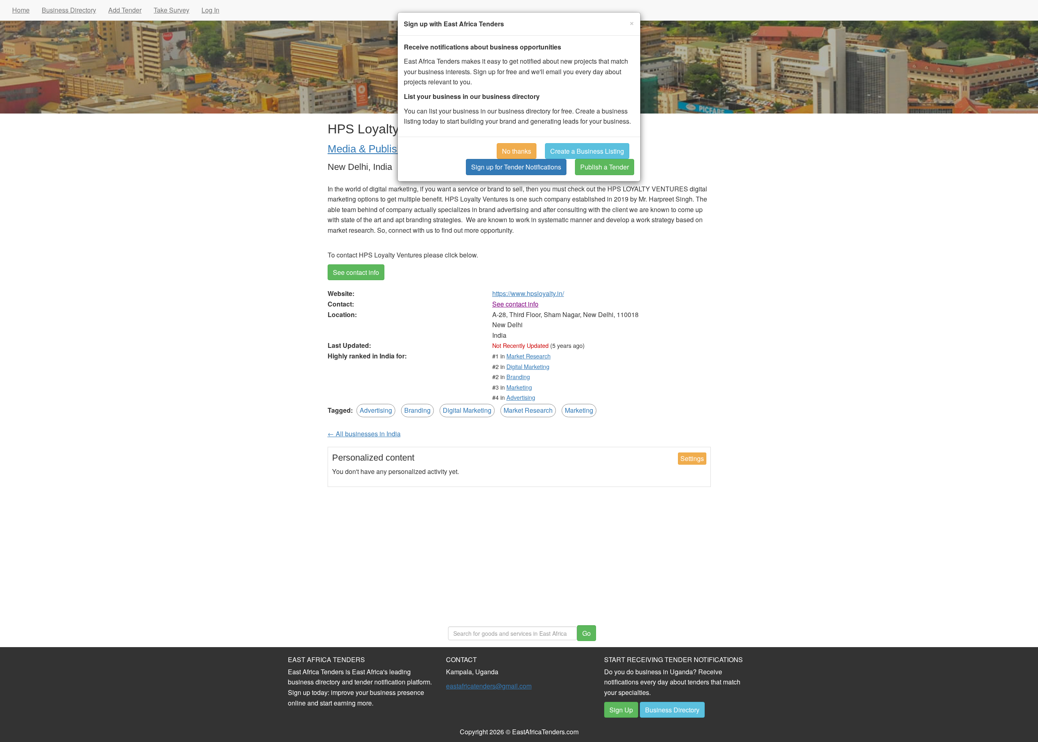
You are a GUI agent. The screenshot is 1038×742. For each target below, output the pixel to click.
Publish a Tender (604, 167)
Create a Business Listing (587, 151)
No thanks (516, 151)
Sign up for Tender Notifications (516, 167)
